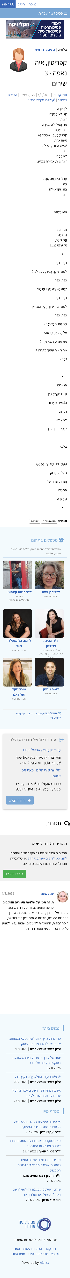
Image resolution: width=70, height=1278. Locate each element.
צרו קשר (50, 1248)
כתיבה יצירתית (45, 49)
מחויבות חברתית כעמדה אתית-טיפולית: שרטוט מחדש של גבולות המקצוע (39, 1164)
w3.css (44, 1262)
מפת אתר (18, 1254)
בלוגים (62, 49)
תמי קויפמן (60, 95)
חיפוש (6, 4)
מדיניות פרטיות (38, 1254)
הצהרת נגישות (32, 1248)
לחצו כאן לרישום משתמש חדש (47, 858)
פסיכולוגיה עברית (51, 13)
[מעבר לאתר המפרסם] (35, 29)
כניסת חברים (14, 874)
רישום (21, 4)
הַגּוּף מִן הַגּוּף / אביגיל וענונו (42, 749)
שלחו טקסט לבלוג (40, 100)
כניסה (32, 4)
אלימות (34, 521)
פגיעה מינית (49, 521)
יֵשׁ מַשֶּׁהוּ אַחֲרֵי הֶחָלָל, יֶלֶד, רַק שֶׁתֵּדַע (37, 1076)
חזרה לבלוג (16, 800)
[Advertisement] (35, 974)
